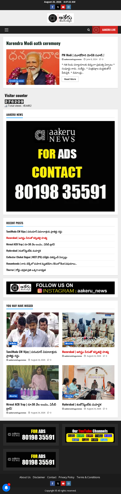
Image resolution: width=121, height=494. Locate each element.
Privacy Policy (66, 477)
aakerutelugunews (73, 59)
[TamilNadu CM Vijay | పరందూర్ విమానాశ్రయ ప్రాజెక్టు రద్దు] (32, 329)
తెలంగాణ (68, 343)
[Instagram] (68, 7)
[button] (6, 30)
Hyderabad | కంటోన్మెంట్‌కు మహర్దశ (23, 250)
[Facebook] (52, 7)
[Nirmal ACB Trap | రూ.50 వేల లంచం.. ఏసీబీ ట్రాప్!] (32, 382)
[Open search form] (88, 30)
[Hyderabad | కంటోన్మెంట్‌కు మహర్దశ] (88, 382)
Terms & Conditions (88, 477)
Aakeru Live (108, 30)
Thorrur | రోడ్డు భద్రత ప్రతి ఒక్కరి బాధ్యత (26, 270)
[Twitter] (57, 7)
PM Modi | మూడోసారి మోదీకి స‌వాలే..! (32, 67)
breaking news (16, 80)
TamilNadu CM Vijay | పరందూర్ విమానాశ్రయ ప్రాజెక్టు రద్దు (34, 231)
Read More (71, 78)
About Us (25, 477)
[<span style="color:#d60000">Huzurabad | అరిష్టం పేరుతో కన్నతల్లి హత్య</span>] (88, 329)
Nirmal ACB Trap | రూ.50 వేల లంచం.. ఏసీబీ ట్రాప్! (30, 244)
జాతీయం (13, 343)
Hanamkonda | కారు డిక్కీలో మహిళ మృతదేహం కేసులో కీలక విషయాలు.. (41, 263)
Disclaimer (39, 477)
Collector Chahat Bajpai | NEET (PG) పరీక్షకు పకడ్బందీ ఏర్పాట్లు (36, 257)
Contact (51, 477)
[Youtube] (63, 7)
